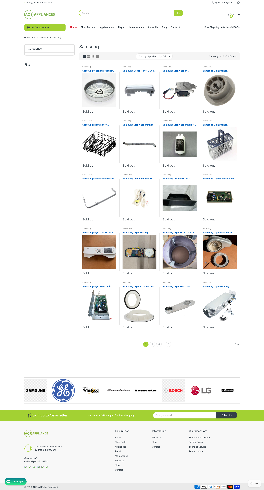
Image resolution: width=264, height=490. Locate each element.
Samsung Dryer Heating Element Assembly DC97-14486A (217, 286)
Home (118, 437)
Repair (118, 451)
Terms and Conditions (200, 437)
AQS (35, 487)
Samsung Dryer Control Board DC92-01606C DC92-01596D (219, 178)
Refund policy (196, 451)
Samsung (86, 67)
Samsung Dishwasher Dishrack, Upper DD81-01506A (99, 124)
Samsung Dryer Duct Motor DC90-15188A (218, 232)
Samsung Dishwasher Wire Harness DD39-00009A (137, 178)
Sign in (218, 2)
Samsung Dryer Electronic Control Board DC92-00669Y (98, 286)
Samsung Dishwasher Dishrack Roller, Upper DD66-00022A (219, 70)
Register (228, 2)
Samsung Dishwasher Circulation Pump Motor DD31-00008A (179, 70)
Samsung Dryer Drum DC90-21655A (178, 232)
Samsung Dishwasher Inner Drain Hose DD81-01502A (138, 124)
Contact (119, 469)
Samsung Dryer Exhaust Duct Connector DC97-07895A (139, 286)
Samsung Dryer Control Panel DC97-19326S (98, 232)
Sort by (143, 56)
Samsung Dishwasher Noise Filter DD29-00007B (178, 124)
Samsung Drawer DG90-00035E (176, 178)
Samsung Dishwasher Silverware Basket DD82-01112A (217, 124)
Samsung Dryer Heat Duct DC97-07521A (177, 286)
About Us (119, 460)
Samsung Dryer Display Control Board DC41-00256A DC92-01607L (138, 232)
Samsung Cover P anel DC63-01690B (139, 70)
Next (237, 344)
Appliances (120, 446)
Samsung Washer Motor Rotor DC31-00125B (99, 70)
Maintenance (121, 456)
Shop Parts (120, 442)
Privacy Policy (196, 442)
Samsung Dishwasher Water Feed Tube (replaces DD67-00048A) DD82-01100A (98, 178)
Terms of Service (197, 446)
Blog (117, 465)
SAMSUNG (167, 67)
